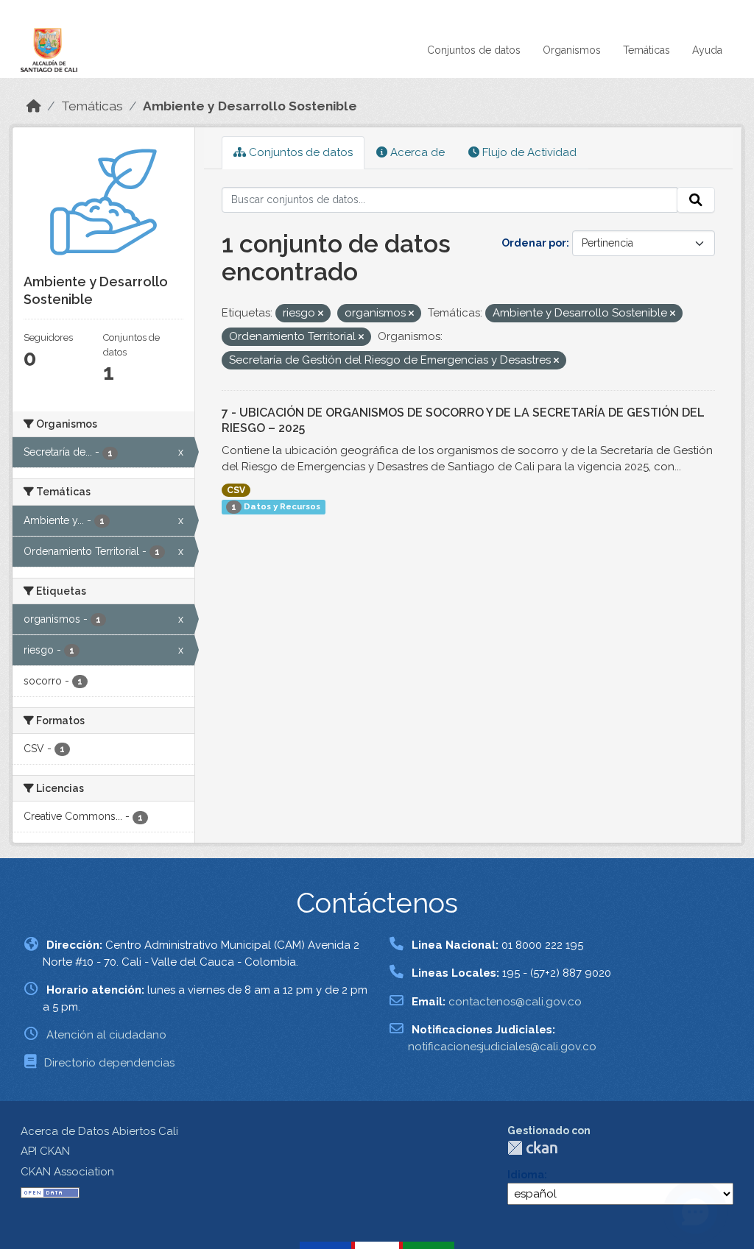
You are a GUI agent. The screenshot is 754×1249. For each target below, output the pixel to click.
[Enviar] (696, 200)
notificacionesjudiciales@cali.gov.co (502, 1046)
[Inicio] (34, 106)
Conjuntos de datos (474, 50)
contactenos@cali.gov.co (515, 1001)
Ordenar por (533, 243)
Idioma (525, 1175)
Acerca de (416, 152)
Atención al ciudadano (106, 1034)
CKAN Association (67, 1171)
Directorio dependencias (109, 1062)
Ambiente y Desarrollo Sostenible (250, 106)
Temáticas (646, 50)
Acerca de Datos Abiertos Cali (99, 1131)
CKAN (532, 1148)
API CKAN (45, 1151)
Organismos (572, 50)
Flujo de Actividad (528, 152)
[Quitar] (320, 314)
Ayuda (707, 50)
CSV (236, 490)
